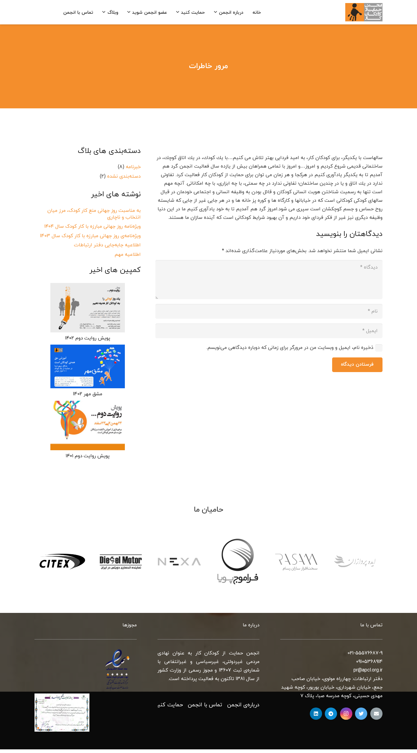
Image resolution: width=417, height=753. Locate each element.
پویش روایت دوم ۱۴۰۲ (87, 338)
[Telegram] (331, 714)
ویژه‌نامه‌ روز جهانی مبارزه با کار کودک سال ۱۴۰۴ (92, 226)
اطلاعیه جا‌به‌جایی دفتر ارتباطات (107, 245)
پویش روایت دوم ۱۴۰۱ (88, 456)
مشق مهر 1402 (87, 394)
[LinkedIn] (316, 714)
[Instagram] (346, 714)
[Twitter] (361, 714)
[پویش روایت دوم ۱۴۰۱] (87, 425)
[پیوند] (364, 12)
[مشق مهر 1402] (87, 366)
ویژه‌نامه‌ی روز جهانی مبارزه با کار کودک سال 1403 (90, 236)
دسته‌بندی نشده (124, 176)
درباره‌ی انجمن (243, 705)
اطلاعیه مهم (127, 254)
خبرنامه (133, 167)
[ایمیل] (376, 714)
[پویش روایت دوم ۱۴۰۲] (87, 307)
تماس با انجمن (205, 705)
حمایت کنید (168, 705)
